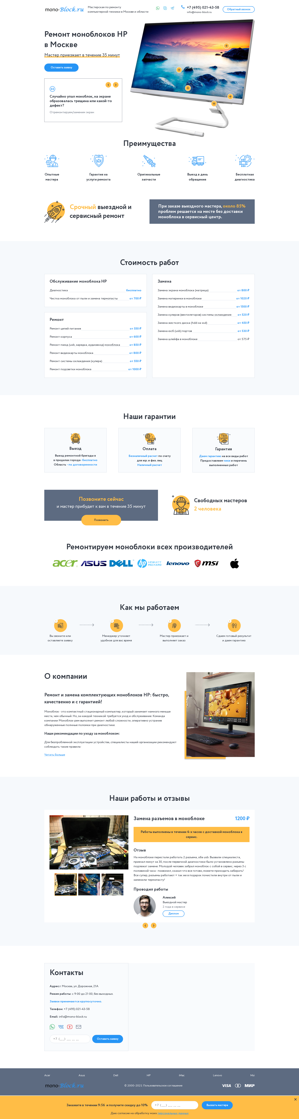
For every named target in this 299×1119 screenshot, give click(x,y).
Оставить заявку (61, 68)
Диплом (173, 914)
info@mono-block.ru (199, 12)
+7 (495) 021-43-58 (203, 7)
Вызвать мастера (217, 1105)
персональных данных (173, 1113)
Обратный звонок (238, 9)
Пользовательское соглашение (162, 1086)
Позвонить (101, 520)
